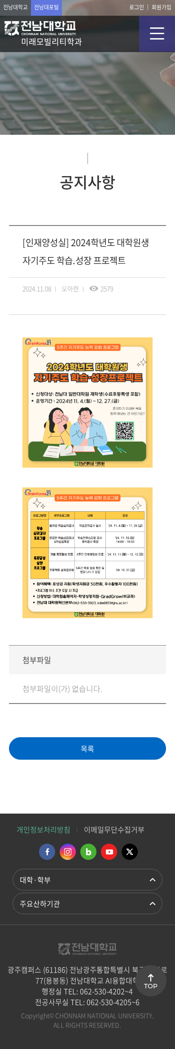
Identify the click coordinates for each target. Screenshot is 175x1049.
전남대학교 (15, 7)
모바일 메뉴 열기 (157, 34)
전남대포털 (46, 7)
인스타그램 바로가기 (68, 852)
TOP (151, 986)
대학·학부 (35, 879)
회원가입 (161, 7)
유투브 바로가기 (109, 852)
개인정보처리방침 (43, 829)
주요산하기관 (40, 903)
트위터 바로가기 (130, 852)
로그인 (136, 7)
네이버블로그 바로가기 (88, 852)
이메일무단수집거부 (114, 829)
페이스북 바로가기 (47, 852)
